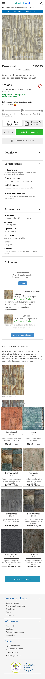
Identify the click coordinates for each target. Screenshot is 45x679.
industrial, (16, 251)
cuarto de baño (32, 251)
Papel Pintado (11, 7)
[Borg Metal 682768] (11, 500)
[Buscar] (42, 3)
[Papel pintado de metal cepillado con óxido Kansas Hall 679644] (22, 415)
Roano (33, 432)
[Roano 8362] (33, 418)
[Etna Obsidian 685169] (11, 541)
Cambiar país (7, 105)
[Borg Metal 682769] (11, 418)
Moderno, (8, 251)
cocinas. (7, 253)
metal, (23, 251)
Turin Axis (33, 473)
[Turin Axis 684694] (33, 541)
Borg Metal (11, 432)
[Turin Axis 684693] (33, 459)
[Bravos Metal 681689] (11, 459)
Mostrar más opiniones (22, 335)
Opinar (22, 283)
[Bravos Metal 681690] (33, 500)
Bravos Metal (11, 473)
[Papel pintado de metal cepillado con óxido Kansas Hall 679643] (22, 380)
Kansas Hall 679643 (10, 397)
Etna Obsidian (11, 554)
